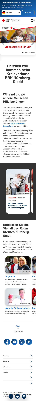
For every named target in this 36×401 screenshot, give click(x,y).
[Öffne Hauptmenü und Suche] (33, 20)
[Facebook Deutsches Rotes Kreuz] (7, 342)
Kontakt (5, 392)
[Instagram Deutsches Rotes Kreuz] (22, 342)
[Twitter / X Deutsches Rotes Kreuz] (29, 342)
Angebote (10, 276)
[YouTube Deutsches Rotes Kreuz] (14, 342)
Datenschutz (13, 392)
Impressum (27, 395)
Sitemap (20, 392)
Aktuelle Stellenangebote (17, 308)
